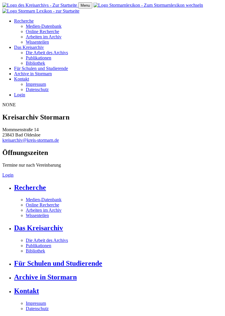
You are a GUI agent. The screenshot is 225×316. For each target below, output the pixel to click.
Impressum (36, 84)
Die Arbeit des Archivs (47, 52)
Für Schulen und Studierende (41, 68)
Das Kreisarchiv (29, 47)
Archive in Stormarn (33, 73)
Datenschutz (37, 89)
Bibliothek (35, 63)
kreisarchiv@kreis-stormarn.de (30, 140)
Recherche (24, 20)
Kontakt (21, 78)
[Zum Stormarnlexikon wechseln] (148, 5)
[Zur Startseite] (40, 5)
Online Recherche (42, 31)
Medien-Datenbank (44, 26)
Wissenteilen (37, 42)
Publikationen (38, 57)
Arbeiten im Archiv (44, 36)
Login (19, 94)
